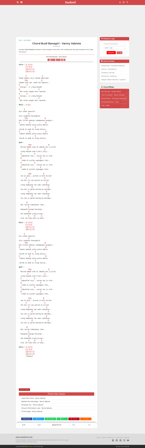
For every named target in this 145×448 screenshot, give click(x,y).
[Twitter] (117, 440)
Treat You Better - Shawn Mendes (113, 95)
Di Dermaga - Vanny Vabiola (31, 411)
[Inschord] (71, 2)
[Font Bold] (62, 60)
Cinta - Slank (105, 105)
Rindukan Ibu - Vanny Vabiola (32, 405)
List (118, 52)
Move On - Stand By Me (108, 69)
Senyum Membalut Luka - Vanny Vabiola (36, 408)
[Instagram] (124, 440)
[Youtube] (128, 440)
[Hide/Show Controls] (64, 60)
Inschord (30, 446)
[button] (85, 419)
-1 (88, 425)
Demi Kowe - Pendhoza (108, 76)
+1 (73, 425)
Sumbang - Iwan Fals (107, 72)
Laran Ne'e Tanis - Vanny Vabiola (33, 398)
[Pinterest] (120, 440)
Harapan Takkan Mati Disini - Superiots (113, 79)
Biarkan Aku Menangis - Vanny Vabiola (35, 401)
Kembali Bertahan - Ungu (110, 102)
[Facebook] (113, 440)
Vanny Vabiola (25, 389)
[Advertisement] (72, 21)
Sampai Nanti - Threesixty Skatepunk (113, 65)
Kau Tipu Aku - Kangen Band (111, 91)
